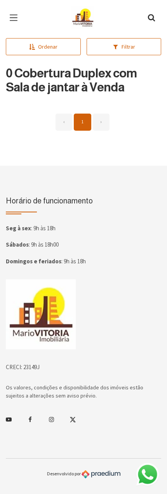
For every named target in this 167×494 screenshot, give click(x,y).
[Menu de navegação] (15, 17)
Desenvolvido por (64, 473)
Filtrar (128, 46)
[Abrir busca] (151, 17)
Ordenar (47, 46)
